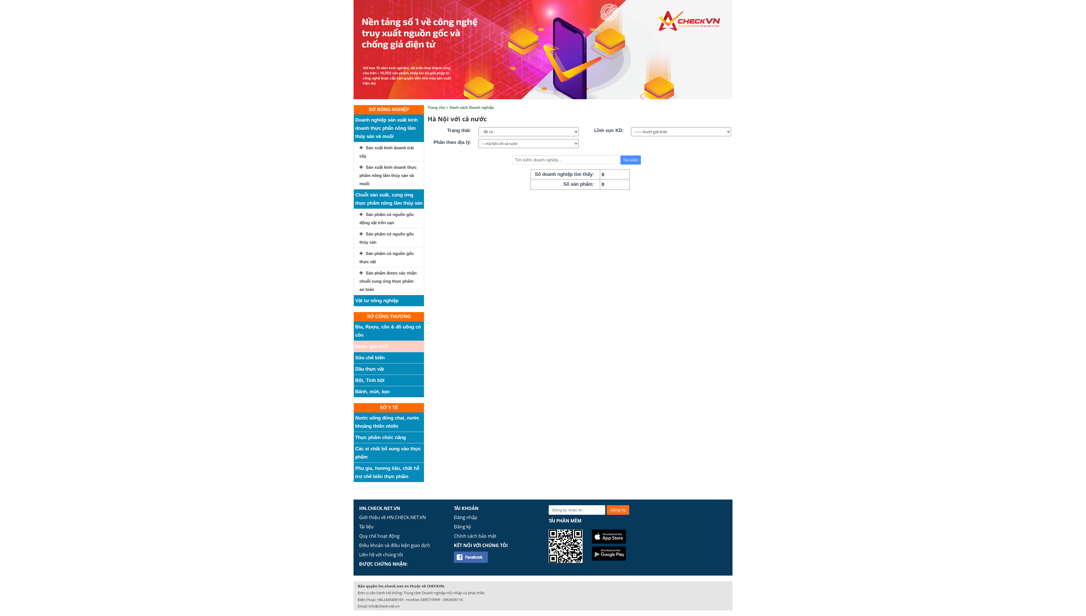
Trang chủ (436, 107)
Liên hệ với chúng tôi (381, 555)
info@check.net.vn (384, 606)
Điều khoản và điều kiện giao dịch (394, 545)
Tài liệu (366, 527)
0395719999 (430, 599)
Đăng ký (462, 527)
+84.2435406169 (390, 599)
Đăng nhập (465, 517)
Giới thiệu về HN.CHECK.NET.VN (392, 517)
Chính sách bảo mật (475, 536)
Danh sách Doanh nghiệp (472, 107)
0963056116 (453, 599)
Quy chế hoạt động (379, 536)
